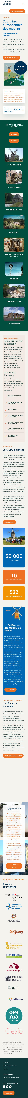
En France (14, 134)
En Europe (14, 141)
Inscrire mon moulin (17, 11)
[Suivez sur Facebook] (4, 1086)
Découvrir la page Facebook (13, 755)
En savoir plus (9, 522)
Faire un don (9, 1093)
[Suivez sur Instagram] (10, 1086)
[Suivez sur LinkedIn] (7, 1086)
